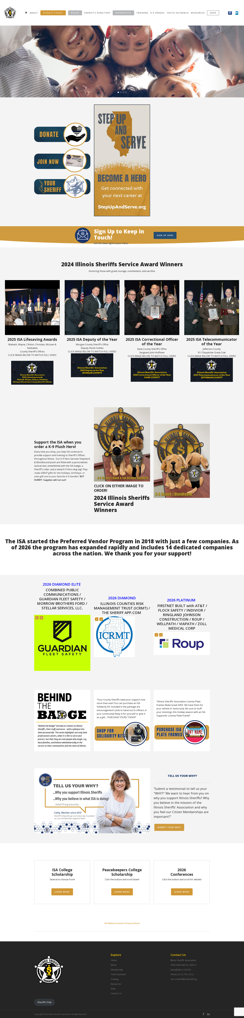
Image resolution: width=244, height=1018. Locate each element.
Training (114, 979)
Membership (117, 969)
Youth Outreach (118, 974)
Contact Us (116, 993)
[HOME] (26, 13)
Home (114, 960)
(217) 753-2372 (185, 974)
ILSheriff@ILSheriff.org (186, 979)
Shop (113, 988)
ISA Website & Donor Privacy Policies (122, 896)
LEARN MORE (122, 76)
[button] (165, 235)
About (113, 964)
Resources (116, 983)
